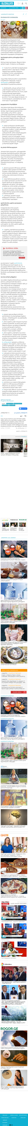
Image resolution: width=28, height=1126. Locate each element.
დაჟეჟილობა (10, 403)
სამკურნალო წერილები (7, 14)
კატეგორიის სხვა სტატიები (8, 537)
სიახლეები (3, 7)
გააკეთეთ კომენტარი (20, 413)
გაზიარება (24, 408)
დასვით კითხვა (17, 692)
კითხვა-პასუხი (14, 1115)
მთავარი (5, 1115)
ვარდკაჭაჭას (8, 342)
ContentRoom (21, 436)
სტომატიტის (4, 82)
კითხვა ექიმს (15, 7)
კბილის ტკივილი (18, 403)
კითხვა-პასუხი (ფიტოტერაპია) (10, 670)
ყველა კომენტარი (21, 431)
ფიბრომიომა (18, 263)
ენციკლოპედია (23, 1115)
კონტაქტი (23, 1117)
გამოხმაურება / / (22, 428)
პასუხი (21, 257)
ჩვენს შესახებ (5, 1117)
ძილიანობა (12, 405)
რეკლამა (14, 1117)
